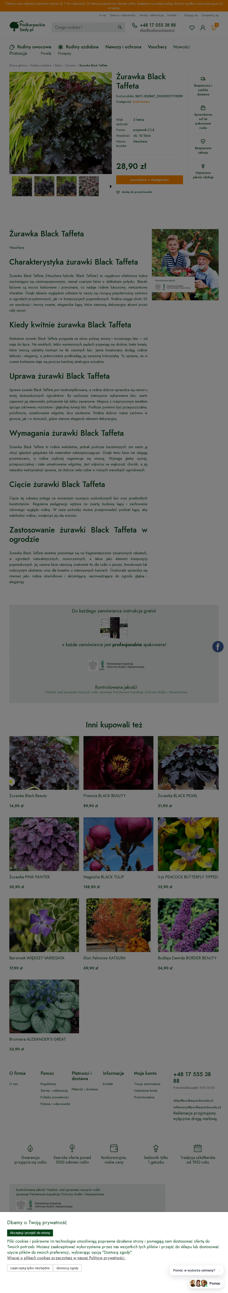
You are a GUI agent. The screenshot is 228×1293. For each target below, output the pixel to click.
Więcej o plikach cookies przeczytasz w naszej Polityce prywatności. (66, 1258)
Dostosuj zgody (68, 1268)
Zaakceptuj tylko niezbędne (30, 1268)
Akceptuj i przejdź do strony (30, 1233)
